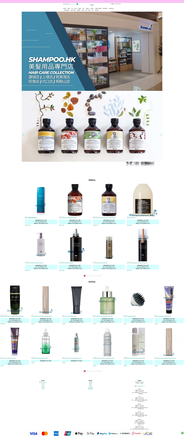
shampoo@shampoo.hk (140, 386)
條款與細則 (90, 387)
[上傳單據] (117, 3)
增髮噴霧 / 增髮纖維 (98, 8)
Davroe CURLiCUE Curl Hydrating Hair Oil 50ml (102, 316)
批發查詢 (42, 387)
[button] (22, 135)
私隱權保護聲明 (90, 388)
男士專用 (83, 10)
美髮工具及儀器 (66, 10)
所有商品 (68, 8)
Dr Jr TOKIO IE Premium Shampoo (100, 262)
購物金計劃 (96, 10)
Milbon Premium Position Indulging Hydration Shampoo (12, 316)
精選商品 (79, 8)
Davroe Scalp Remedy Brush (130, 316)
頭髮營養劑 (78, 10)
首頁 (72, 8)
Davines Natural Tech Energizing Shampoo (68, 217)
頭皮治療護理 (105, 8)
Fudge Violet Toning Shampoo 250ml (8, 358)
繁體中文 (113, 3)
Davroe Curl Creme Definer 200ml (69, 316)
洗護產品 (87, 8)
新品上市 (75, 8)
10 (99, 371)
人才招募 (42, 388)
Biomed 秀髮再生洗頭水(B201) (31, 217)
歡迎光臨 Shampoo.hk (43, 382)
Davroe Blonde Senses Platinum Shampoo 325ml (41, 316)
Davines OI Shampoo (131, 217)
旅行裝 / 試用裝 (73, 10)
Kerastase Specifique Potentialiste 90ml (39, 358)
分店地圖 (42, 383)
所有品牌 (64, 8)
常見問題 (90, 382)
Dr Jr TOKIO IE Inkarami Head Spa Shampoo (34, 262)
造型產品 (92, 8)
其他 (92, 10)
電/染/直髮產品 (111, 8)
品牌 (83, 8)
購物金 (43, 385)
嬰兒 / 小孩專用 (88, 10)
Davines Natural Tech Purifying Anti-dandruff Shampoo (104, 217)
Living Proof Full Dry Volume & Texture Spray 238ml (103, 358)
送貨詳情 (90, 383)
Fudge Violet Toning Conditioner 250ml (163, 316)
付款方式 (90, 385)
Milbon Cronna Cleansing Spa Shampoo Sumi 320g (134, 358)
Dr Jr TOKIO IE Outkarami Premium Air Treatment (137, 262)
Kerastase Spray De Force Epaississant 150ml (71, 358)
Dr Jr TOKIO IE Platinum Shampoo (66, 262)
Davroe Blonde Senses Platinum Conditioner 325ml (165, 358)
